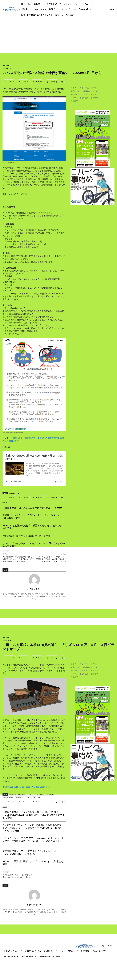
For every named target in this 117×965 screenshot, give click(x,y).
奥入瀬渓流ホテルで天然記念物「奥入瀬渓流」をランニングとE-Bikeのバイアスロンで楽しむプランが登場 (18, 559)
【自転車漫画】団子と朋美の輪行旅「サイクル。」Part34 (32, 507)
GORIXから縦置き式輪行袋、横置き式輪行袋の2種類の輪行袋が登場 (33, 527)
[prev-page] (4, 551)
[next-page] (7, 551)
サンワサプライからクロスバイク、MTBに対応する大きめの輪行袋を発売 (34, 544)
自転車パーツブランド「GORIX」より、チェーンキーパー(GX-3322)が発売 (32, 516)
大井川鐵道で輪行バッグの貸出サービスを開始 (27, 535)
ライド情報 (6, 65)
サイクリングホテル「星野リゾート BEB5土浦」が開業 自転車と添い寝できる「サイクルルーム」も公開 (51, 559)
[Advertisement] (58, 36)
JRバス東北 (12, 493)
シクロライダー (34, 588)
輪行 (19, 493)
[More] (62, 81)
